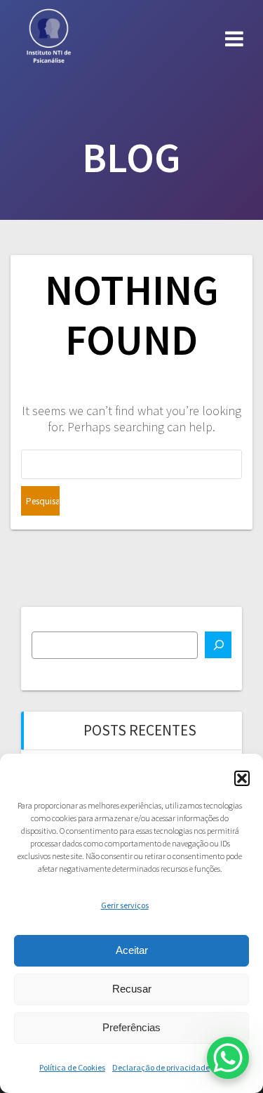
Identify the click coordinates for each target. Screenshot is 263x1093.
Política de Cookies (72, 1067)
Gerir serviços (125, 905)
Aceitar (132, 950)
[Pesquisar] (218, 644)
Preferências (131, 1027)
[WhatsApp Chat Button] (228, 1058)
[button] (242, 778)
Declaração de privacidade (161, 1067)
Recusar (131, 989)
